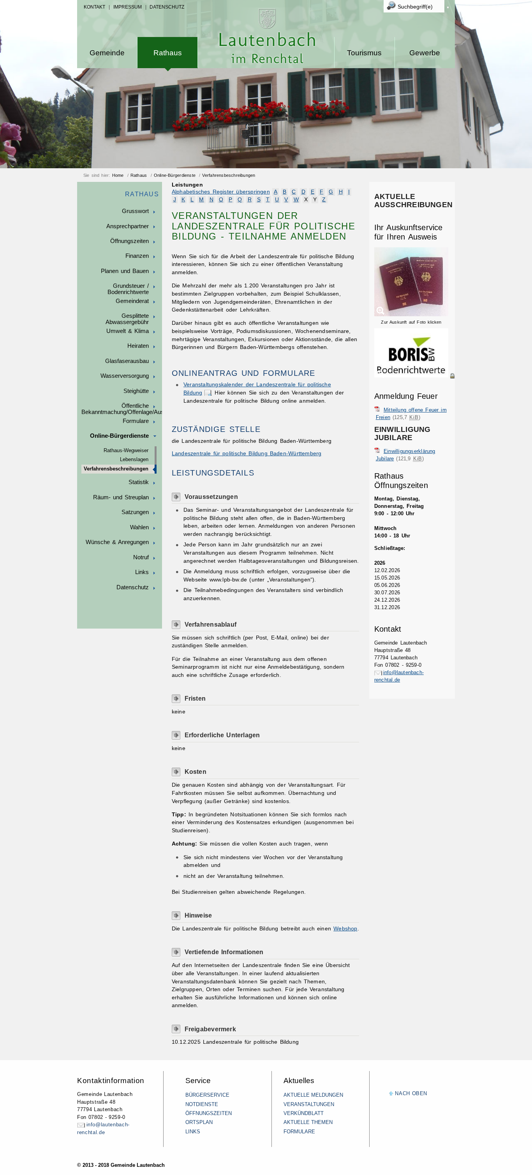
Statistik (139, 482)
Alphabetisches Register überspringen (221, 192)
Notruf (141, 557)
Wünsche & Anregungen (117, 542)
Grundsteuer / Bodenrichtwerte (128, 289)
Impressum (127, 7)
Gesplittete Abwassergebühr (127, 319)
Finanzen (137, 256)
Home (118, 175)
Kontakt (94, 7)
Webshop (345, 929)
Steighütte (136, 391)
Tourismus (364, 53)
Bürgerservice (207, 1095)
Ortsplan (199, 1122)
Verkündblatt (304, 1113)
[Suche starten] (448, 7)
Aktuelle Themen (308, 1122)
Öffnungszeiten (129, 241)
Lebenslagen (134, 459)
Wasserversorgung (124, 376)
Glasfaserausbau (127, 361)
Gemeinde (107, 53)
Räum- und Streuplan (121, 497)
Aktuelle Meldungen (313, 1095)
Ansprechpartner (127, 226)
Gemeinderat (132, 301)
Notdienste (201, 1104)
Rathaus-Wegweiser (126, 450)
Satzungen (135, 512)
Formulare (136, 421)
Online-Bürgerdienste (175, 175)
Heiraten (138, 346)
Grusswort (135, 211)
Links (142, 572)
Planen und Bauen (125, 271)
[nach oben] (391, 1094)
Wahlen (139, 527)
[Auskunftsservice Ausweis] (411, 314)
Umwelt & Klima (127, 331)
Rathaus (167, 53)
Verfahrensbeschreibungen (228, 175)
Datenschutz (167, 7)
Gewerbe (424, 53)
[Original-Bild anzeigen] (414, 384)
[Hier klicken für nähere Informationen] (414, 376)
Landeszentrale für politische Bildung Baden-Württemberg (247, 453)
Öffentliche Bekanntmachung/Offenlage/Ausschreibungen (121, 409)
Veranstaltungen (309, 1104)
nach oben (411, 1093)
